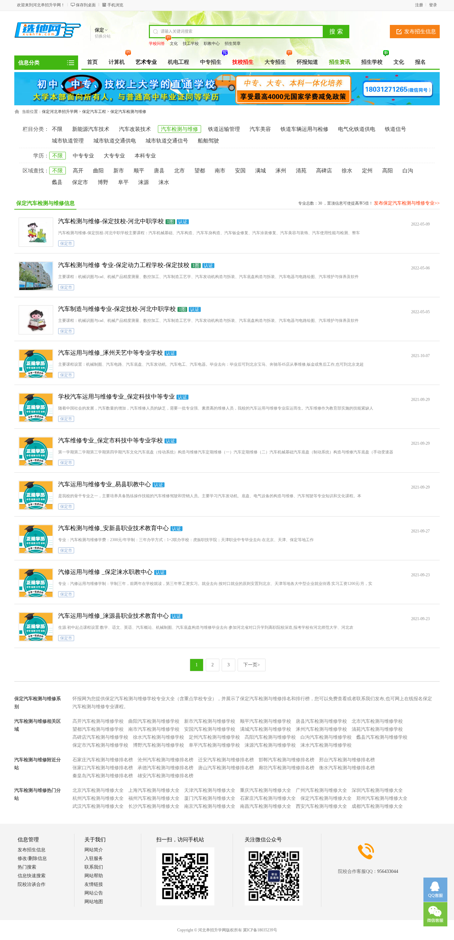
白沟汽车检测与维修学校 (326, 737)
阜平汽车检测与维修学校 (214, 745)
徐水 (347, 170)
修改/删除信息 (32, 858)
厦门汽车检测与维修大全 (209, 798)
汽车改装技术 (135, 129)
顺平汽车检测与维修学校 (265, 721)
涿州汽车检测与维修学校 (321, 729)
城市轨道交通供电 (114, 140)
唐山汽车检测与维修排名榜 (226, 767)
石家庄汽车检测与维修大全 (268, 798)
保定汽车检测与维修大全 (326, 798)
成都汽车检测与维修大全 (377, 806)
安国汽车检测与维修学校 (209, 729)
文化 (174, 43)
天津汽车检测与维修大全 (209, 790)
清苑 (301, 170)
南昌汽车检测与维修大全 (265, 806)
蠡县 (57, 182)
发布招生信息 (420, 31)
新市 (118, 170)
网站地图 (93, 901)
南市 (220, 170)
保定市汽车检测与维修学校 (100, 745)
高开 (78, 170)
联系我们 (93, 867)
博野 (103, 182)
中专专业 (83, 155)
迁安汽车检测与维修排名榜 (226, 759)
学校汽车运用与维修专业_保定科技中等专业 (116, 396)
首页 (92, 62)
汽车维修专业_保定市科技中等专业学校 (110, 440)
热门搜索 (27, 867)
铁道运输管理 (224, 129)
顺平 (139, 170)
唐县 (159, 170)
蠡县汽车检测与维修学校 (381, 737)
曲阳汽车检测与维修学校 (153, 721)
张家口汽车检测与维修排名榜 (102, 767)
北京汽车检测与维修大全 (98, 790)
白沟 (407, 170)
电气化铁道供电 (356, 129)
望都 (199, 170)
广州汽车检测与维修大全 (321, 790)
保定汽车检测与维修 (128, 111)
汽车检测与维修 (179, 129)
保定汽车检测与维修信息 (45, 203)
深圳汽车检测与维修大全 (377, 790)
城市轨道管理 (68, 140)
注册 (419, 5)
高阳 (387, 170)
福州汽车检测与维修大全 (153, 798)
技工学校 (191, 43)
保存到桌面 (86, 5)
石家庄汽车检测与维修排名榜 (102, 759)
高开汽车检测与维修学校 (98, 721)
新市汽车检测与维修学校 (209, 721)
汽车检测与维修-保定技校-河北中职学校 (111, 221)
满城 (260, 170)
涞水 (164, 182)
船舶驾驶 (208, 140)
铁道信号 (395, 129)
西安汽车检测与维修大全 (321, 806)
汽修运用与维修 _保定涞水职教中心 (105, 572)
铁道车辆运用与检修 (304, 129)
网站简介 (93, 849)
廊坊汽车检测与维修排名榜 (286, 767)
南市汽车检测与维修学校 (153, 729)
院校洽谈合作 (32, 884)
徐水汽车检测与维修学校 (158, 737)
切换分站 (103, 36)
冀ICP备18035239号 (260, 930)
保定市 (80, 182)
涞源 (143, 182)
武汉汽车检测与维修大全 (98, 806)
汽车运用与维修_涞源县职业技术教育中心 (113, 615)
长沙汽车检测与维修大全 (153, 806)
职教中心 (212, 43)
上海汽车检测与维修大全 (153, 790)
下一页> (251, 664)
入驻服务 (93, 858)
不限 (57, 129)
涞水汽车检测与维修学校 (326, 745)
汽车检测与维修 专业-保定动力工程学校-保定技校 (123, 265)
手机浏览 (115, 5)
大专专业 (114, 155)
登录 (433, 5)
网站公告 (93, 893)
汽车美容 (260, 129)
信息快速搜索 (32, 875)
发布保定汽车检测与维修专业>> (407, 203)
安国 (240, 170)
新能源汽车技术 (90, 129)
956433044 (387, 871)
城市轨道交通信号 (167, 140)
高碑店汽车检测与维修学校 (100, 737)
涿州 (281, 170)
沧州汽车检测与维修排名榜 (165, 759)
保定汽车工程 (94, 111)
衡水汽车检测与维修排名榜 (347, 767)
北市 (179, 170)
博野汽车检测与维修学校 (158, 745)
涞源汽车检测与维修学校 (270, 745)
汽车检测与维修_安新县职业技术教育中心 (113, 528)
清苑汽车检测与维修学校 (377, 729)
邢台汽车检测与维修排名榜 (347, 759)
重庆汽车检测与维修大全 (265, 790)
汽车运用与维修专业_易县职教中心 (104, 484)
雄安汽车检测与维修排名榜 (165, 775)
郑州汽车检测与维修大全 (381, 798)
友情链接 (93, 884)
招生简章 (233, 43)
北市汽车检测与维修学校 (377, 721)
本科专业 (145, 155)
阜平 (123, 182)
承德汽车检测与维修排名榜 (165, 767)
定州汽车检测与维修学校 (214, 737)
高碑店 (324, 170)
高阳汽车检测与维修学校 (270, 737)
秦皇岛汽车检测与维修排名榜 (102, 775)
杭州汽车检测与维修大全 (98, 798)
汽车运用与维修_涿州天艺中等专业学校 (110, 352)
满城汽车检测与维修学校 (265, 729)
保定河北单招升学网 (60, 111)
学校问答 (157, 43)
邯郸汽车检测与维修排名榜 (286, 759)
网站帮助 (93, 875)
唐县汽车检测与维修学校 (321, 721)
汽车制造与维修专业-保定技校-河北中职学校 (117, 309)
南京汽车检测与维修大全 (209, 806)
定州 (367, 170)
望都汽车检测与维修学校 (98, 729)
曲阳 (98, 170)
